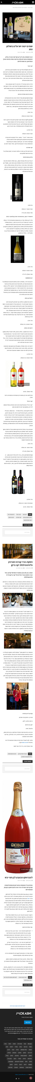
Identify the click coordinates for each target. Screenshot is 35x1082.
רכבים (20, 1064)
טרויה (17, 1049)
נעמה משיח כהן (19, 568)
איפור (10, 1044)
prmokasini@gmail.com (14, 1033)
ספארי (19, 1058)
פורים (30, 1061)
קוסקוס (30, 1064)
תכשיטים (22, 1067)
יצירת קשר (27, 1022)
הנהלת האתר (20, 52)
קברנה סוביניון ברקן (22, 754)
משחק (30, 1055)
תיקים (11, 1064)
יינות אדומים (11, 517)
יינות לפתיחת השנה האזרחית (17, 1006)
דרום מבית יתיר (11, 514)
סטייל (7, 1055)
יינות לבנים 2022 (28, 980)
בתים (21, 1047)
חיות (7, 1047)
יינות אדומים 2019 (12, 754)
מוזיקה (19, 1052)
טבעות (30, 1049)
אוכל (25, 1044)
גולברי (16, 1047)
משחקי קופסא (24, 1055)
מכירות (9, 1052)
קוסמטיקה (10, 1061)
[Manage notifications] (30, 1078)
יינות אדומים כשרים (27, 517)
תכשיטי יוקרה (29, 1067)
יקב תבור (25, 514)
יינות (28, 898)
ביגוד (5, 1044)
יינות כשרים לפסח (28, 520)
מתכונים (17, 1055)
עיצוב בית (10, 1058)
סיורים (24, 1058)
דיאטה (11, 1047)
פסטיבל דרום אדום (19, 1061)
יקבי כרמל (18, 514)
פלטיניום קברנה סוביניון (27, 756)
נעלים (11, 1055)
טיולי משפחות (24, 1049)
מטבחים (14, 1052)
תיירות (16, 1064)
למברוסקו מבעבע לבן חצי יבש (10, 977)
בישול (30, 1047)
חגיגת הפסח (25, 742)
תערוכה (16, 1067)
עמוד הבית (30, 7)
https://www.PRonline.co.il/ (21, 1074)
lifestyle (30, 1044)
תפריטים (10, 1067)
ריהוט (25, 1064)
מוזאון (24, 1052)
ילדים (9, 1049)
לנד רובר (30, 1052)
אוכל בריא (20, 1044)
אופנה (14, 1044)
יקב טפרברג (18, 517)
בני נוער (25, 1047)
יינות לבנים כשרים (23, 977)
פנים (26, 1061)
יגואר (13, 1049)
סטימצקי (30, 1058)
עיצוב (15, 1058)
